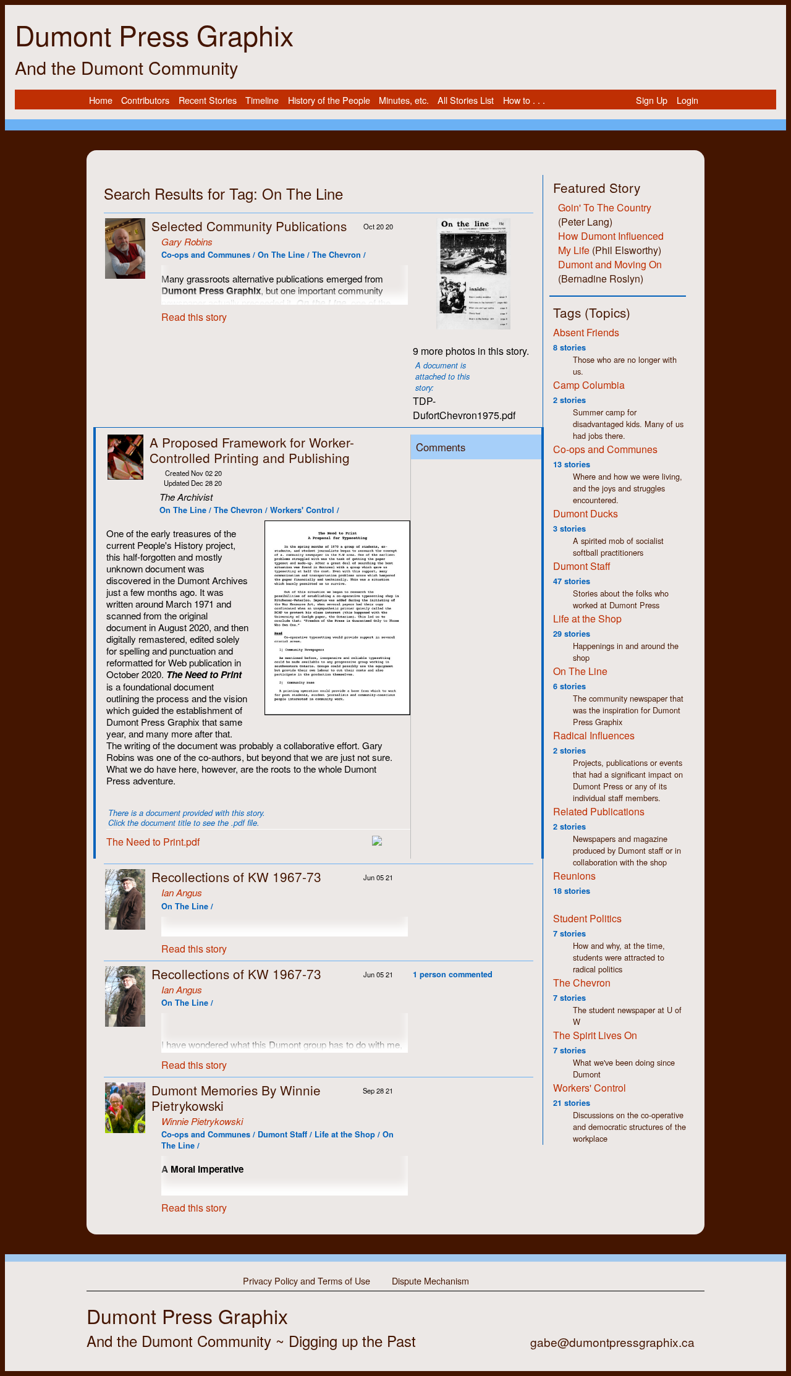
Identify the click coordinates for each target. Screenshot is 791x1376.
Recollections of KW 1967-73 (236, 876)
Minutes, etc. (404, 100)
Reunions (574, 875)
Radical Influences (594, 735)
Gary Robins (187, 241)
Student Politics (587, 918)
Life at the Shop (587, 618)
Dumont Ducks (585, 513)
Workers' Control (589, 1088)
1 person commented (453, 974)
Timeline (262, 100)
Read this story (194, 317)
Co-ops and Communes (605, 449)
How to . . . (524, 100)
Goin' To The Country (604, 207)
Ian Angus (181, 892)
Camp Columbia (589, 385)
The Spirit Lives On (595, 1035)
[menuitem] (101, 100)
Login (687, 100)
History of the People (329, 100)
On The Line (580, 671)
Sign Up (651, 100)
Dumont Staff (582, 566)
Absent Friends (586, 332)
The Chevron (582, 982)
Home (100, 100)
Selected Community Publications (249, 225)
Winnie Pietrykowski (202, 1121)
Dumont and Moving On (610, 264)
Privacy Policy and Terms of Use (306, 1280)
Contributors (145, 100)
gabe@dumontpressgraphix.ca (612, 1341)
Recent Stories (208, 100)
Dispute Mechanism (430, 1280)
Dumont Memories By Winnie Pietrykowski (236, 1098)
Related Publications (599, 811)
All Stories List (466, 100)
